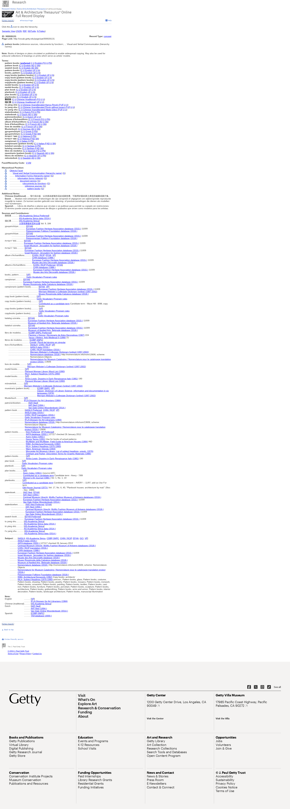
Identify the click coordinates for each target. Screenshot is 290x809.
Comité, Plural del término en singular (48, 342)
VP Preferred (47, 432)
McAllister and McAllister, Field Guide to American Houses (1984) (57, 441)
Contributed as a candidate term (54, 303)
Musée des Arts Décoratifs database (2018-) (53, 262)
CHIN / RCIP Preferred (44, 265)
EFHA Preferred (32, 516)
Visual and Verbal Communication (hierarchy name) (37, 173)
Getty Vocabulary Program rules (41, 277)
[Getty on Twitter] (256, 687)
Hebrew (26, 136)
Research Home (9, 9)
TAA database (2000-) (41, 616)
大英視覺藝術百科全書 (29, 223)
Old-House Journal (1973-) (35, 487)
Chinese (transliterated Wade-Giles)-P (41, 109)
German (27, 129)
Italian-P (42, 143)
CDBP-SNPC (36, 340)
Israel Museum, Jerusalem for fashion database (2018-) (50, 245)
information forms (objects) (30, 178)
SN (38, 65)
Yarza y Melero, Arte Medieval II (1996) (47, 337)
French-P (37, 119)
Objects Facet (16, 170)
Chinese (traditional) (26, 102)
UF (34, 70)
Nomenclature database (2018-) (45, 354)
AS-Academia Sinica (29, 221)
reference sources (33, 186)
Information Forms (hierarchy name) (32, 176)
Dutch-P (28, 112)
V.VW (28, 163)
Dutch (24, 114)
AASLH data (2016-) (40, 347)
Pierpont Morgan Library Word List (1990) (45, 371)
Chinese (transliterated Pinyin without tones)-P (45, 107)
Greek (28, 131)
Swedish (27, 158)
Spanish (41, 153)
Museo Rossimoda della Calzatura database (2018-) (48, 284)
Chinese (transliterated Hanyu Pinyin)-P (41, 105)
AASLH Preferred (33, 410)
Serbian (31, 146)
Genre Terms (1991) (35, 439)
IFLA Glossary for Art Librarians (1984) (42, 400)
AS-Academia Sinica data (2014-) (35, 218)
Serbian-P (31, 148)
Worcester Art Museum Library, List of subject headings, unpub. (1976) (59, 451)
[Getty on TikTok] (269, 687)
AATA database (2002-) (37, 434)
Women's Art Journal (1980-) (37, 478)
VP (53, 255)
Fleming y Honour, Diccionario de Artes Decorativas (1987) (57, 335)
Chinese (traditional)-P (27, 99)
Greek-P (29, 134)
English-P (39, 63)
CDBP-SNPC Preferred (40, 332)
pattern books (33, 188)
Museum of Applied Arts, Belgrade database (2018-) (52, 323)
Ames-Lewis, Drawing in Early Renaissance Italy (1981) (51, 378)
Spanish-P (32, 151)
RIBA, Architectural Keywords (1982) (43, 444)
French (35, 122)
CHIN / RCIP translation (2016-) (45, 349)
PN (49, 63)
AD (32, 65)
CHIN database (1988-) (43, 257)
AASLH (34, 345)
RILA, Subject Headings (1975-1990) (42, 374)
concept (107, 36)
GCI (82, 538)
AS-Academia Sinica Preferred (34, 215)
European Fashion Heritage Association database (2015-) (53, 228)
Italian (25, 141)
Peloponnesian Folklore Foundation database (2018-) (51, 231)
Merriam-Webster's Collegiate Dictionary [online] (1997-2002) (68, 291)
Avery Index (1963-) (35, 436)
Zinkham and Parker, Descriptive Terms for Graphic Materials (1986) (58, 453)
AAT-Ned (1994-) (36, 405)
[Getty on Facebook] (249, 687)
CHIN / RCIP (38, 255)
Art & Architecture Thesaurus (34, 9)
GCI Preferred (33, 432)
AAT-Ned (33, 403)
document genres (28, 181)
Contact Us (37, 654)
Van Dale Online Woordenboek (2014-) (47, 407)
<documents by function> (34, 183)
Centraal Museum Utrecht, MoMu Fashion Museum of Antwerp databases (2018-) (62, 497)
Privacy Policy (25, 654)
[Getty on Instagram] (262, 687)
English (27, 65)
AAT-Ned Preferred (35, 504)
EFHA (29, 226)
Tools (19, 9)
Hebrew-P (26, 138)
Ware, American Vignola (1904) (41, 449)
